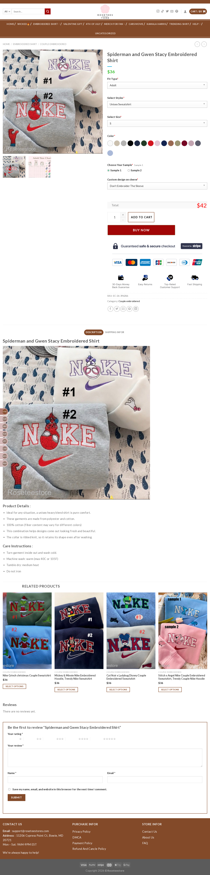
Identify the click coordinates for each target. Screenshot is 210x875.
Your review (16, 745)
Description (94, 332)
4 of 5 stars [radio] (71, 739)
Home (10, 24)
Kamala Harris (156, 24)
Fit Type (112, 78)
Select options (15, 686)
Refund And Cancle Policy (89, 848)
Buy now (141, 230)
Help (196, 24)
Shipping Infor (114, 332)
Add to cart (142, 217)
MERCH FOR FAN (113, 24)
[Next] (97, 101)
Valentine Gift (73, 24)
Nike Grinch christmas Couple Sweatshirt (27, 675)
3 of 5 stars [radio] (49, 739)
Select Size (114, 116)
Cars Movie (136, 24)
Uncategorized (105, 33)
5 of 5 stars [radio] (96, 739)
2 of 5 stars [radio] (29, 739)
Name (12, 773)
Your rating (15, 733)
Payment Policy (82, 843)
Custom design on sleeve (122, 179)
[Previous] (8, 101)
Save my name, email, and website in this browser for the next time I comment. (59, 789)
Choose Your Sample (120, 164)
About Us (148, 837)
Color (111, 135)
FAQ (145, 843)
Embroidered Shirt (45, 24)
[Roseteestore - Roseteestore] (105, 11)
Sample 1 (115, 170)
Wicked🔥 (23, 24)
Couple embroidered (53, 44)
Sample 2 (136, 170)
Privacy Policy (81, 831)
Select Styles (115, 97)
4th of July (93, 24)
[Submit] (48, 11)
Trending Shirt (179, 24)
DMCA (76, 837)
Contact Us (149, 831)
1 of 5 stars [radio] (12, 739)
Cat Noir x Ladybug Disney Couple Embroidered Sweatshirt (126, 677)
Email (111, 773)
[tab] (93, 332)
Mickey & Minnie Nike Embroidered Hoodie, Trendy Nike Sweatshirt (75, 677)
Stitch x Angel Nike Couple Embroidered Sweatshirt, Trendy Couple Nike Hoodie (181, 677)
